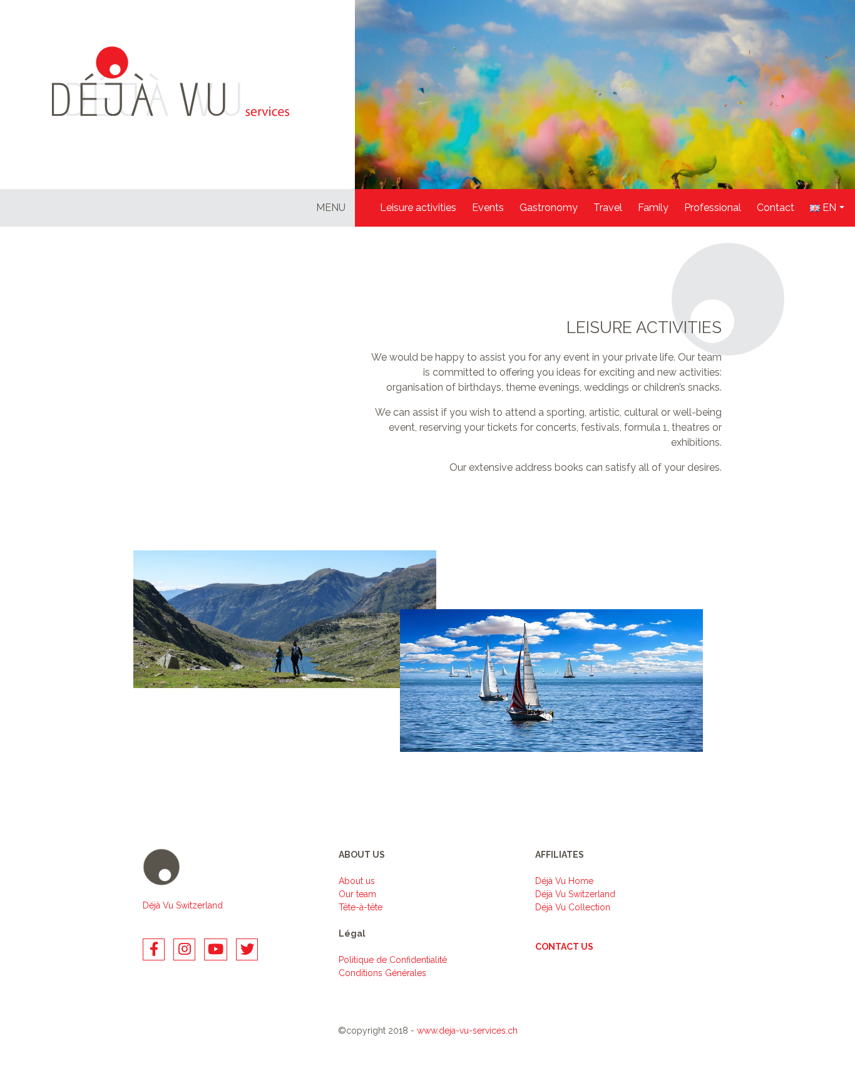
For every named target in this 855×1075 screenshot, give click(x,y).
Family (653, 207)
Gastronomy (549, 207)
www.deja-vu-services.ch (467, 1031)
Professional (712, 207)
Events (488, 207)
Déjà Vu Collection (572, 907)
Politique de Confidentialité (393, 960)
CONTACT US (564, 947)
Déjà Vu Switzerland (183, 905)
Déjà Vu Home (564, 881)
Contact (775, 207)
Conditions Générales (382, 973)
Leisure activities (418, 207)
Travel (607, 207)
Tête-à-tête (360, 907)
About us (357, 881)
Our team (357, 894)
